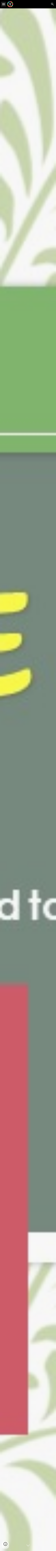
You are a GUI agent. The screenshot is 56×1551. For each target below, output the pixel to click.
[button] (3, 4)
